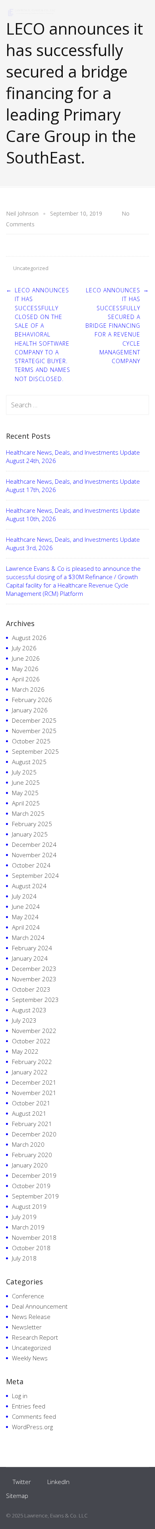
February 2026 (32, 700)
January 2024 (30, 958)
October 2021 (31, 1103)
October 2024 (31, 865)
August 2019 (29, 1206)
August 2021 (29, 1113)
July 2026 (24, 648)
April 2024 (26, 927)
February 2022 (32, 1062)
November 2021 (34, 1093)
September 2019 (35, 1196)
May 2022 (25, 1051)
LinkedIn (58, 1482)
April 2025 (26, 803)
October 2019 (31, 1186)
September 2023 (35, 1000)
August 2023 (29, 1010)
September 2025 (35, 751)
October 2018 (31, 1248)
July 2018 (24, 1258)
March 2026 (28, 689)
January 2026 (30, 710)
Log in (19, 1396)
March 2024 (28, 938)
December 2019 (34, 1175)
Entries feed (28, 1406)
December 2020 (34, 1134)
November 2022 (34, 1031)
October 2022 (31, 1041)
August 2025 (29, 762)
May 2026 (25, 669)
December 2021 (34, 1082)
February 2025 (32, 824)
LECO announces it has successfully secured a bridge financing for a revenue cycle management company (112, 325)
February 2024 (32, 948)
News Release (31, 1317)
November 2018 (34, 1237)
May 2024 (25, 917)
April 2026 (26, 679)
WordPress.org (32, 1427)
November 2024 (34, 855)
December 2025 (34, 720)
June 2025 (26, 782)
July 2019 (24, 1217)
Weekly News (30, 1358)
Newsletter (27, 1327)
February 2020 (32, 1155)
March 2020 (28, 1144)
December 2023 (34, 969)
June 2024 (26, 906)
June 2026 (26, 658)
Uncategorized (30, 268)
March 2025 (28, 813)
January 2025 (30, 834)
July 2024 (24, 896)
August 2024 (29, 886)
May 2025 (25, 793)
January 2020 (30, 1165)
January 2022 (30, 1072)
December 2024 (34, 844)
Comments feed (34, 1416)
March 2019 (28, 1227)
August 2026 (29, 638)
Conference (28, 1296)
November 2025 (34, 731)
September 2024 (35, 875)
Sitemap (17, 1496)
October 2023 (31, 989)
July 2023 (24, 1020)
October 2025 (31, 741)
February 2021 (32, 1124)
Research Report (35, 1337)
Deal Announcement (40, 1306)
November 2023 (34, 979)
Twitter (22, 1482)
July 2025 (24, 772)
